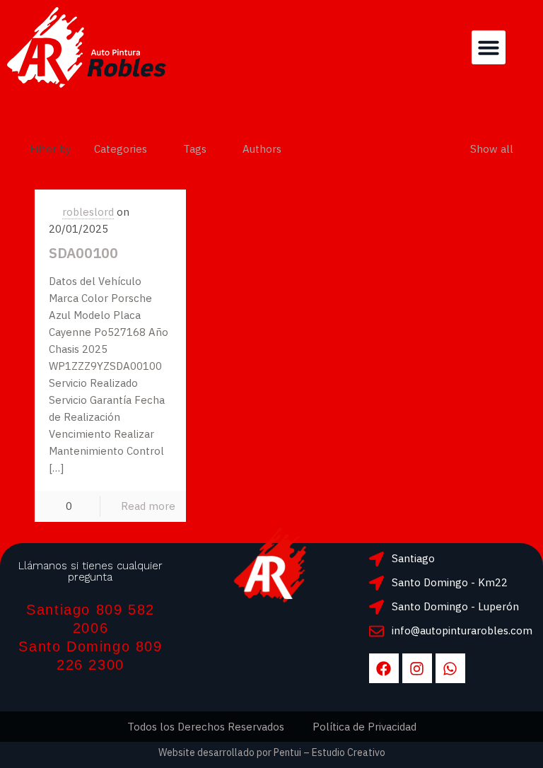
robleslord (88, 212)
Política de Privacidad (364, 726)
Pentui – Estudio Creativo (329, 752)
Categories (120, 149)
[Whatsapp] (450, 668)
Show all (491, 149)
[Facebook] (384, 668)
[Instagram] (417, 668)
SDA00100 (83, 252)
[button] (489, 47)
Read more (148, 506)
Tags (194, 149)
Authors (262, 149)
